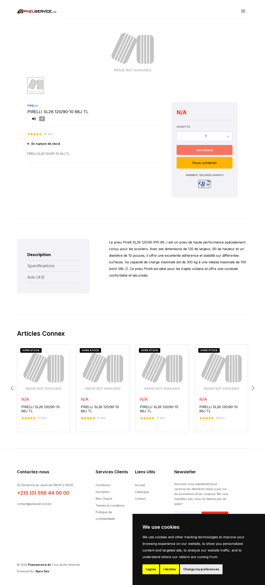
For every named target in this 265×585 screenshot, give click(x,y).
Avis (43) (36, 277)
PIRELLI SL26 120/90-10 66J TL (40, 409)
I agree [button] (151, 569)
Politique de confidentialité (105, 515)
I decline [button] (169, 569)
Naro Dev (42, 571)
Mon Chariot (104, 498)
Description (39, 254)
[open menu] (243, 11)
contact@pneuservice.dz (34, 504)
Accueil (140, 485)
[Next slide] (253, 388)
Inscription (103, 492)
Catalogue (142, 492)
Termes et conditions (110, 505)
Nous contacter (204, 163)
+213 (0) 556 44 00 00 (43, 493)
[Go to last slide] (12, 388)
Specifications (40, 265)
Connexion (103, 485)
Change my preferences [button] (201, 569)
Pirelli (32, 105)
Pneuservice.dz (39, 564)
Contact (140, 498)
